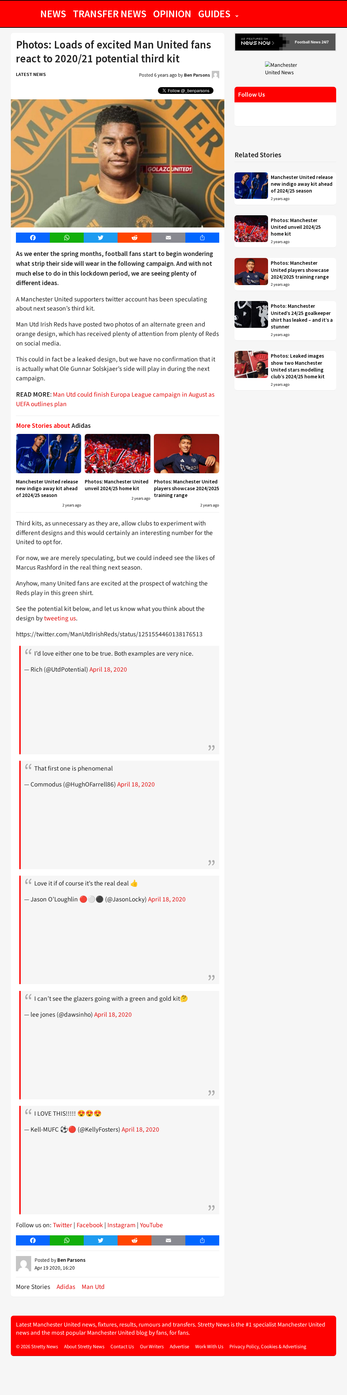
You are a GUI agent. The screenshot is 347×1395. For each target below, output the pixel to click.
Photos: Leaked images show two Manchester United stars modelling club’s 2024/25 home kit (298, 366)
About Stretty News (84, 1346)
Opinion (172, 13)
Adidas (66, 1287)
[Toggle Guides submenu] (237, 13)
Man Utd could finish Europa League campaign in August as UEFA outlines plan (115, 399)
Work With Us (209, 1346)
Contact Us (122, 1346)
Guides (214, 13)
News (53, 13)
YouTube (151, 1225)
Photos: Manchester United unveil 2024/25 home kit (116, 485)
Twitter (62, 1225)
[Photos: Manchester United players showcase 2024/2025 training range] (186, 453)
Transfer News (109, 13)
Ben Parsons (197, 75)
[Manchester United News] (285, 68)
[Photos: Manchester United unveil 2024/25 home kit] (117, 453)
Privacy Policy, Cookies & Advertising (267, 1346)
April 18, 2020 (108, 669)
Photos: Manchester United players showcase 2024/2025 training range (186, 488)
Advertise (179, 1346)
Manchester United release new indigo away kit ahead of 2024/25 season (47, 488)
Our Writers (152, 1346)
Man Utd (93, 1287)
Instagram (121, 1225)
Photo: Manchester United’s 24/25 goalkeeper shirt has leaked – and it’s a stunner (302, 316)
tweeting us (60, 618)
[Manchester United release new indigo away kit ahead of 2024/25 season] (48, 453)
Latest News (31, 74)
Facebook (90, 1225)
